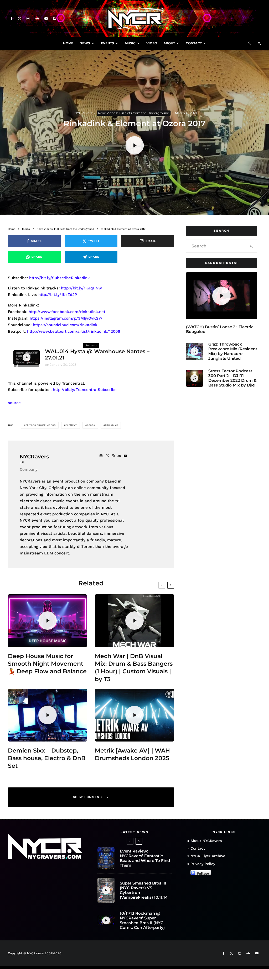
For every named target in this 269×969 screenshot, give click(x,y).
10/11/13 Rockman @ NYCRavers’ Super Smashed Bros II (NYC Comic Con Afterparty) (142, 920)
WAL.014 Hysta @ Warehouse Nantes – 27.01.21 (97, 354)
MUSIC (130, 43)
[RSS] (54, 18)
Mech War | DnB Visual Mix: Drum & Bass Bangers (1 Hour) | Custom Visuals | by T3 (134, 668)
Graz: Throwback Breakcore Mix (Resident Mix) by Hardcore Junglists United (232, 351)
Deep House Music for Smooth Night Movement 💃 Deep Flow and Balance (47, 664)
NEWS (85, 43)
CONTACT (194, 43)
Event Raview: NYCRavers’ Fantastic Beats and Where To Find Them (145, 858)
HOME (68, 43)
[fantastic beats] (106, 858)
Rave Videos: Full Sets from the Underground (133, 113)
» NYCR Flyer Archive (206, 856)
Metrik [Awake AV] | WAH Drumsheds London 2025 (132, 754)
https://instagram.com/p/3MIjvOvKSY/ (66, 318)
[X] (19, 18)
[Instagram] (28, 18)
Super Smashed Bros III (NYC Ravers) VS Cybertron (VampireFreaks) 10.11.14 (144, 890)
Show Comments (88, 797)
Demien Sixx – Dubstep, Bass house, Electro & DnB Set (47, 758)
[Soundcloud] (37, 18)
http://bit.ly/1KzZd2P (57, 294)
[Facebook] (11, 18)
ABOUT (169, 43)
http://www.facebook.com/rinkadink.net (67, 311)
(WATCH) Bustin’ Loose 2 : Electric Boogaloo (220, 329)
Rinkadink (111, 425)
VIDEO (151, 43)
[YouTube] (46, 18)
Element (71, 425)
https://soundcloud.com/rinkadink (65, 324)
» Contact (196, 848)
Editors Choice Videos (40, 425)
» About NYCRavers (204, 841)
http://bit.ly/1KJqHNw (81, 288)
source (14, 402)
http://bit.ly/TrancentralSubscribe (85, 389)
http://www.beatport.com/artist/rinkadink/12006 (73, 331)
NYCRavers (83, 113)
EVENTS (107, 43)
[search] (251, 246)
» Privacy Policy (201, 864)
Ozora (91, 425)
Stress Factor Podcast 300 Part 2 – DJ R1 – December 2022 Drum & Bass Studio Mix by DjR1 (232, 378)
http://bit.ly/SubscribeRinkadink (59, 278)
